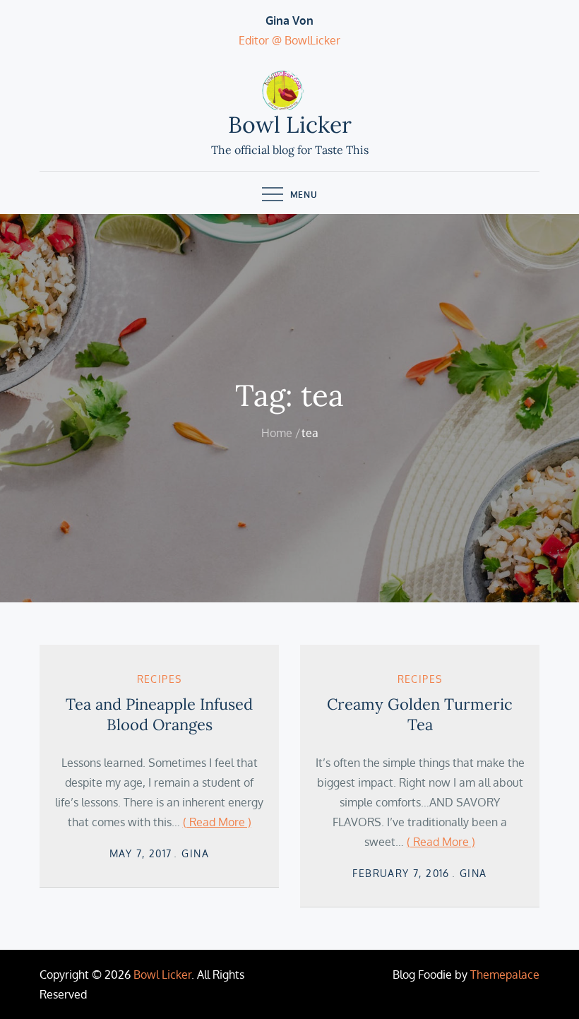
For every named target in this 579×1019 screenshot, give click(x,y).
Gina (195, 853)
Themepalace (504, 974)
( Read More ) (217, 822)
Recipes (159, 679)
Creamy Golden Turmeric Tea (420, 714)
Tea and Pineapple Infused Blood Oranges (159, 714)
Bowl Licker (290, 124)
